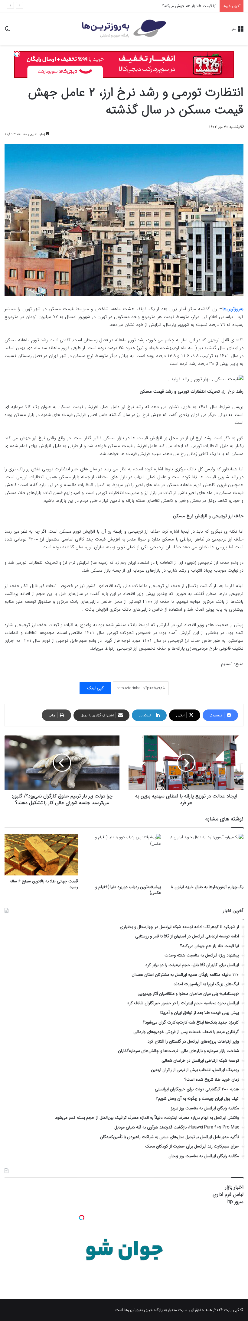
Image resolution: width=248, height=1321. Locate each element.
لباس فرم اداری (228, 1194)
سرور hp (235, 1202)
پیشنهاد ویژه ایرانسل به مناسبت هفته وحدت (181, 6)
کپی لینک (95, 688)
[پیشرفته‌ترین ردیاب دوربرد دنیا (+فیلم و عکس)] (124, 857)
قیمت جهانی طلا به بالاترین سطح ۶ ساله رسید (44, 884)
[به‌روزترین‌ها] (124, 29)
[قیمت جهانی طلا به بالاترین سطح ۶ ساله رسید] (41, 854)
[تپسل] (17, 54)
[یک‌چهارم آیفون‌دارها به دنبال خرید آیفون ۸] (206, 857)
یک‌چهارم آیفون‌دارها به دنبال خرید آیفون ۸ (207, 887)
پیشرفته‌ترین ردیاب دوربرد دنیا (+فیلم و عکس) (128, 890)
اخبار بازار (234, 1187)
